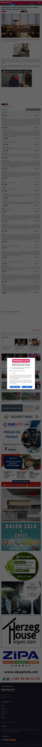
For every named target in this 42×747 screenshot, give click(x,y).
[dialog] (21, 373)
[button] (21, 373)
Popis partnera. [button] (16, 378)
